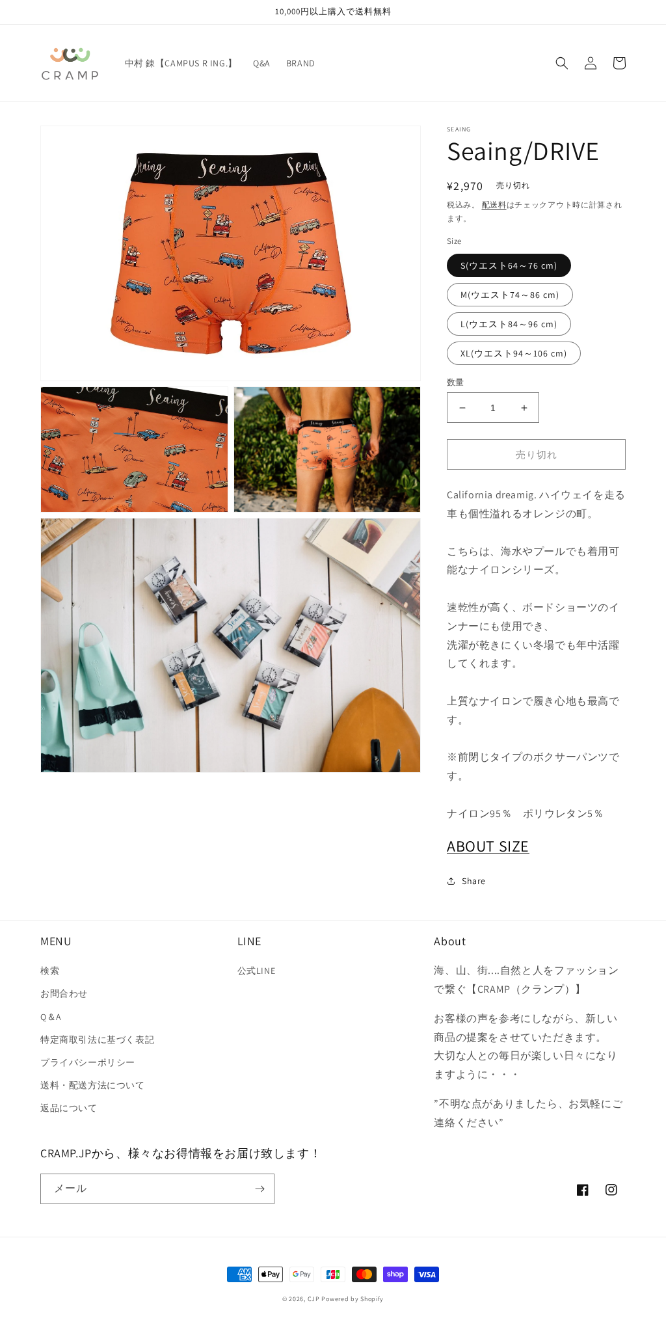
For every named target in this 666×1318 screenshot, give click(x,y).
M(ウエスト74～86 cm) (509, 295)
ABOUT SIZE (488, 845)
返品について (69, 1108)
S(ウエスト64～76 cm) (508, 265)
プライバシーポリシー (87, 1062)
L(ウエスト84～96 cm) (508, 324)
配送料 (494, 204)
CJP (314, 1299)
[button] (562, 63)
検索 (49, 970)
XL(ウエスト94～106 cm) (513, 353)
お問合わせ (64, 993)
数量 (455, 382)
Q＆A (51, 1017)
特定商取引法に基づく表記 (97, 1039)
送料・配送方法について (92, 1085)
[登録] (259, 1189)
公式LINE (256, 970)
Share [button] (474, 881)
